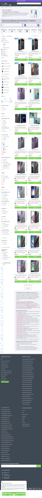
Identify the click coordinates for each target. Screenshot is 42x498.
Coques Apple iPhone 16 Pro (5, 413)
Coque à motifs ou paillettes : (22, 328)
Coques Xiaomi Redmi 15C (5, 448)
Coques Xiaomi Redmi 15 (5, 446)
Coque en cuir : (19, 326)
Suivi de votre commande (5, 361)
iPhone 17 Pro (33, 306)
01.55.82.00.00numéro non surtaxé (7, 475)
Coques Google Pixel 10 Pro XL (27, 400)
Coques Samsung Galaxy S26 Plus (27, 366)
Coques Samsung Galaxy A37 (27, 386)
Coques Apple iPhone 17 (5, 419)
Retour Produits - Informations (6, 370)
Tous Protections (6, 42)
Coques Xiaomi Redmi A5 (5, 450)
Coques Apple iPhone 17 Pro (5, 423)
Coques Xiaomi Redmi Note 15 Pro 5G (7, 436)
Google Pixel (28, 302)
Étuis (4, 46)
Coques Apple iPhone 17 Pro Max (6, 425)
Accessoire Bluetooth (25, 426)
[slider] (1, 101)
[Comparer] (24, 39)
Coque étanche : (20, 322)
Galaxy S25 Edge (28, 307)
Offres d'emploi (3, 378)
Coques (20, 7)
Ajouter (21, 59)
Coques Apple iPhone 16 (5, 407)
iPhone (17, 302)
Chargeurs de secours (26, 424)
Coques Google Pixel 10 (26, 404)
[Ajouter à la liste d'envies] (26, 39)
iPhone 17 (29, 306)
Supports (23, 418)
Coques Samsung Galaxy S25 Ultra (28, 374)
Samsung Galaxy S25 (20, 307)
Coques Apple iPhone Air (5, 421)
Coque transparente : (21, 315)
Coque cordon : (20, 332)
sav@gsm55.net (6, 472)
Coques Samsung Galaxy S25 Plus (27, 372)
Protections (16, 7)
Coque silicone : (20, 313)
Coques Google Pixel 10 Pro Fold (27, 398)
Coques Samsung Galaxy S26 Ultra (28, 368)
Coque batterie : (20, 334)
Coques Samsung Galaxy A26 (27, 388)
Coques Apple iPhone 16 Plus (6, 411)
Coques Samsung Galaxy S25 (27, 370)
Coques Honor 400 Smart (5, 454)
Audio (23, 420)
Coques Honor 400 (4, 452)
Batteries (23, 422)
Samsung (21, 302)
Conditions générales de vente (6, 372)
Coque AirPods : (20, 336)
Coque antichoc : (20, 317)
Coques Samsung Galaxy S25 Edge (28, 376)
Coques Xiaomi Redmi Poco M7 (6, 442)
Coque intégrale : (20, 319)
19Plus (2, 57)
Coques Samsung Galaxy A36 (27, 384)
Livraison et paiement (4, 366)
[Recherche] (18, 3)
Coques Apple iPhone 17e (5, 417)
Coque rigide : (19, 324)
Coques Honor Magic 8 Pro (5, 460)
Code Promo (3, 368)
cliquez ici (15, 489)
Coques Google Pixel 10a (26, 396)
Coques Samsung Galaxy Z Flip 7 (27, 361)
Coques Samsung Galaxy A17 (27, 390)
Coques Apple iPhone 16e (5, 409)
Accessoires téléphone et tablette (7, 7)
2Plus (2, 184)
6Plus (2, 169)
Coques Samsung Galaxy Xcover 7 (28, 394)
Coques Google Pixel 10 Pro (26, 402)
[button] (21, 55)
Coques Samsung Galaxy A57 (27, 382)
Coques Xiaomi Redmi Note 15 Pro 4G (7, 438)
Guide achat (3, 376)
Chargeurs (24, 416)
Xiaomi (24, 302)
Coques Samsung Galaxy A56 (27, 380)
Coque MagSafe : (20, 330)
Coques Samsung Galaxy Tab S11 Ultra (28, 359)
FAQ (2, 359)
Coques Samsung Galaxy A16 (27, 392)
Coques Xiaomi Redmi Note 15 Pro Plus (7, 440)
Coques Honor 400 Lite (5, 456)
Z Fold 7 (34, 307)
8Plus (2, 154)
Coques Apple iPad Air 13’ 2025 (6, 427)
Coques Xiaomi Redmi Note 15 (6, 434)
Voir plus (28, 288)
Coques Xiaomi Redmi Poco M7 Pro (7, 444)
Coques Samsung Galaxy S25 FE (27, 378)
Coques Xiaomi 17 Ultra (5, 432)
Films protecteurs (6, 47)
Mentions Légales (4, 374)
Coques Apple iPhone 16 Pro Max (6, 415)
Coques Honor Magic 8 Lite (5, 458)
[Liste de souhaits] (7, 4)
